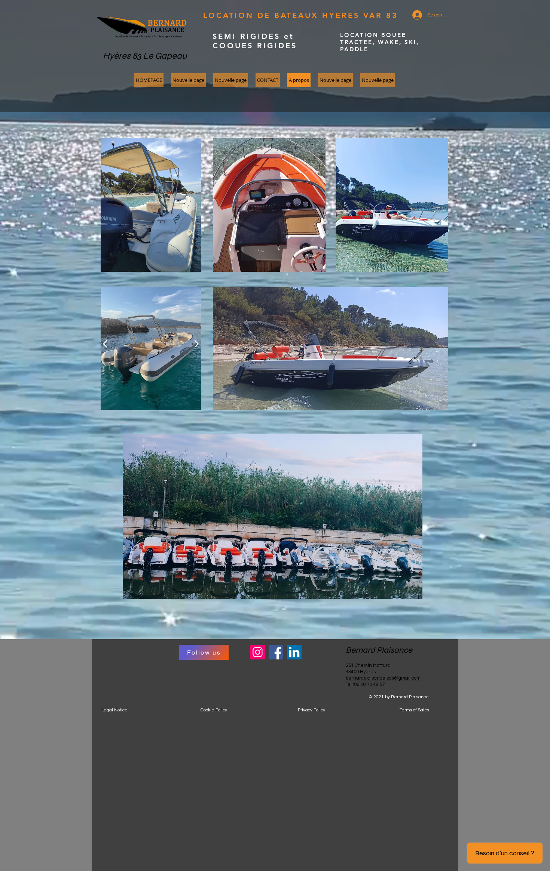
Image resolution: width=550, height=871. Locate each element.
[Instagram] (257, 652)
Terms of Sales (414, 710)
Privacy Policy (311, 710)
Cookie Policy (214, 710)
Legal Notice (114, 710)
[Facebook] (276, 652)
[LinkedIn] (294, 652)
